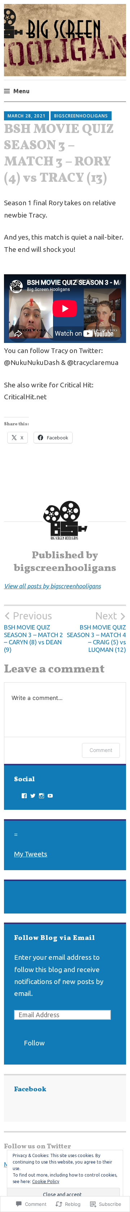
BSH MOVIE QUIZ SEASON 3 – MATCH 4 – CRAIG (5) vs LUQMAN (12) (96, 631)
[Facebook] (24, 796)
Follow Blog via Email (54, 938)
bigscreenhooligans (81, 116)
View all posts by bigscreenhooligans (52, 586)
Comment (101, 750)
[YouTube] (50, 796)
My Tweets (30, 854)
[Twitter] (33, 796)
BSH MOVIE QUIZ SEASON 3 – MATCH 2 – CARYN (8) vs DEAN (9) (33, 631)
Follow (34, 1043)
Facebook (30, 1089)
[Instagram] (41, 796)
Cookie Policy (45, 1181)
